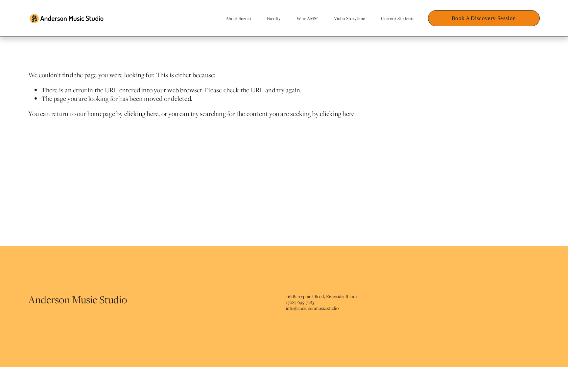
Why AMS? (307, 18)
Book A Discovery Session (484, 18)
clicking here (141, 113)
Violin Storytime (349, 18)
